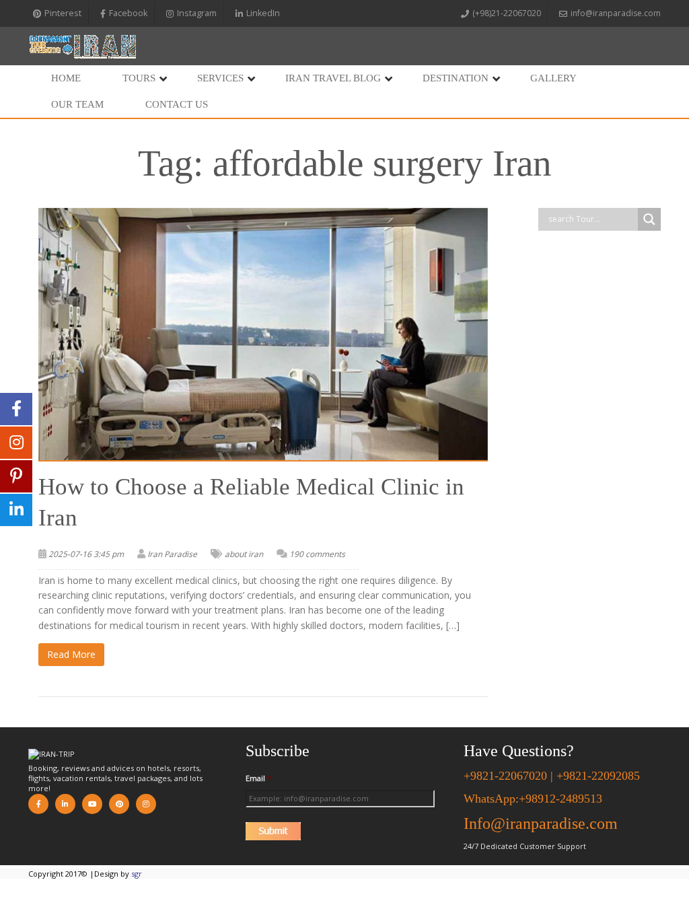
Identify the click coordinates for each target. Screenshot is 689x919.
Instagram (197, 13)
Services (220, 78)
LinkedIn (263, 13)
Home (66, 78)
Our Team (77, 104)
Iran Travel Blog (333, 78)
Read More (71, 654)
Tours (138, 78)
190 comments (317, 554)
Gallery (553, 78)
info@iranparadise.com (616, 13)
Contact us (176, 104)
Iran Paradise (172, 554)
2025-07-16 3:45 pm (86, 554)
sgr (136, 874)
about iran (244, 554)
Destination (455, 78)
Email (258, 778)
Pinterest (62, 13)
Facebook (128, 13)
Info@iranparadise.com (541, 823)
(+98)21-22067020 (506, 13)
